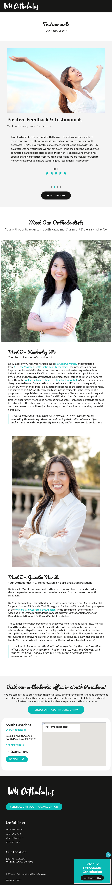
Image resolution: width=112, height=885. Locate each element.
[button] (106, 6)
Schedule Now (92, 878)
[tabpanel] (56, 157)
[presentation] (51, 187)
